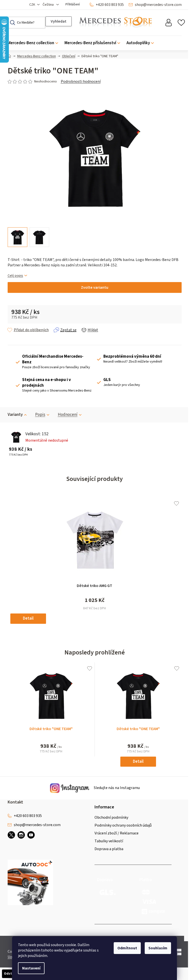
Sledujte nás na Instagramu (116, 788)
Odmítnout (127, 948)
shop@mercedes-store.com (158, 4)
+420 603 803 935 (110, 4)
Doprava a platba (108, 849)
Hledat (59, 21)
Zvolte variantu (94, 287)
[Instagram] (21, 835)
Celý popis (15, 275)
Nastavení (31, 968)
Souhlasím (157, 948)
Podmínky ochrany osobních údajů (123, 825)
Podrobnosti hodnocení (81, 81)
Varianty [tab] (15, 415)
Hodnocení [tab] (68, 415)
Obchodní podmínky (111, 817)
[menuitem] (34, 43)
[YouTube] (31, 835)
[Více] (174, 42)
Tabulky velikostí (108, 841)
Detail (28, 618)
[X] (11, 835)
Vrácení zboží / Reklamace (116, 833)
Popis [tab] (40, 415)
